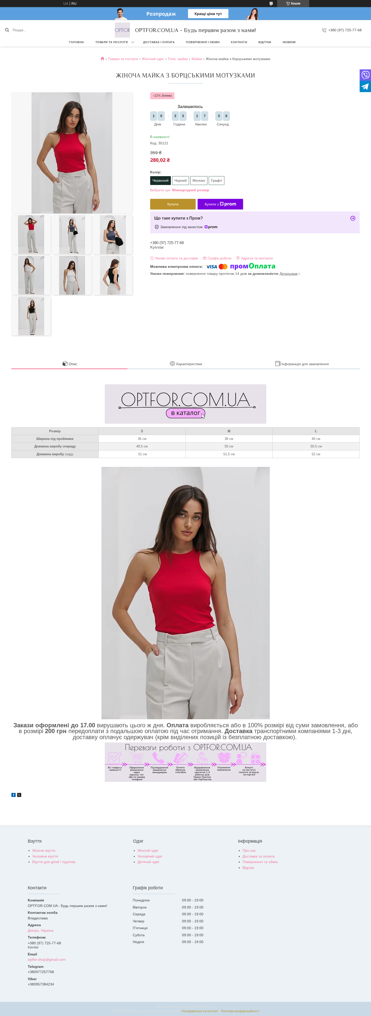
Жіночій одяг (148, 850)
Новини (289, 42)
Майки (197, 59)
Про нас (249, 850)
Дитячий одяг (149, 862)
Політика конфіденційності (240, 1011)
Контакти (239, 42)
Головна (76, 42)
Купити (173, 204)
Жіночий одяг (153, 59)
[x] (19, 796)
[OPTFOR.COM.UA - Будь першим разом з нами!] (122, 30)
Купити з (212, 204)
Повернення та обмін (260, 862)
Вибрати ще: (179, 190)
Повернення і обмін (203, 42)
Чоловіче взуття (45, 856)
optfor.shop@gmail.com (47, 959)
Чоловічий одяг (150, 856)
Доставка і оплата (159, 42)
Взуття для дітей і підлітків (53, 862)
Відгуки (264, 42)
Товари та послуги (111, 42)
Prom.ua (210, 1006)
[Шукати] (7, 30)
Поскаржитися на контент (200, 1011)
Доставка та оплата (259, 856)
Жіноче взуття (43, 850)
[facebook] (13, 796)
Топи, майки (178, 59)
